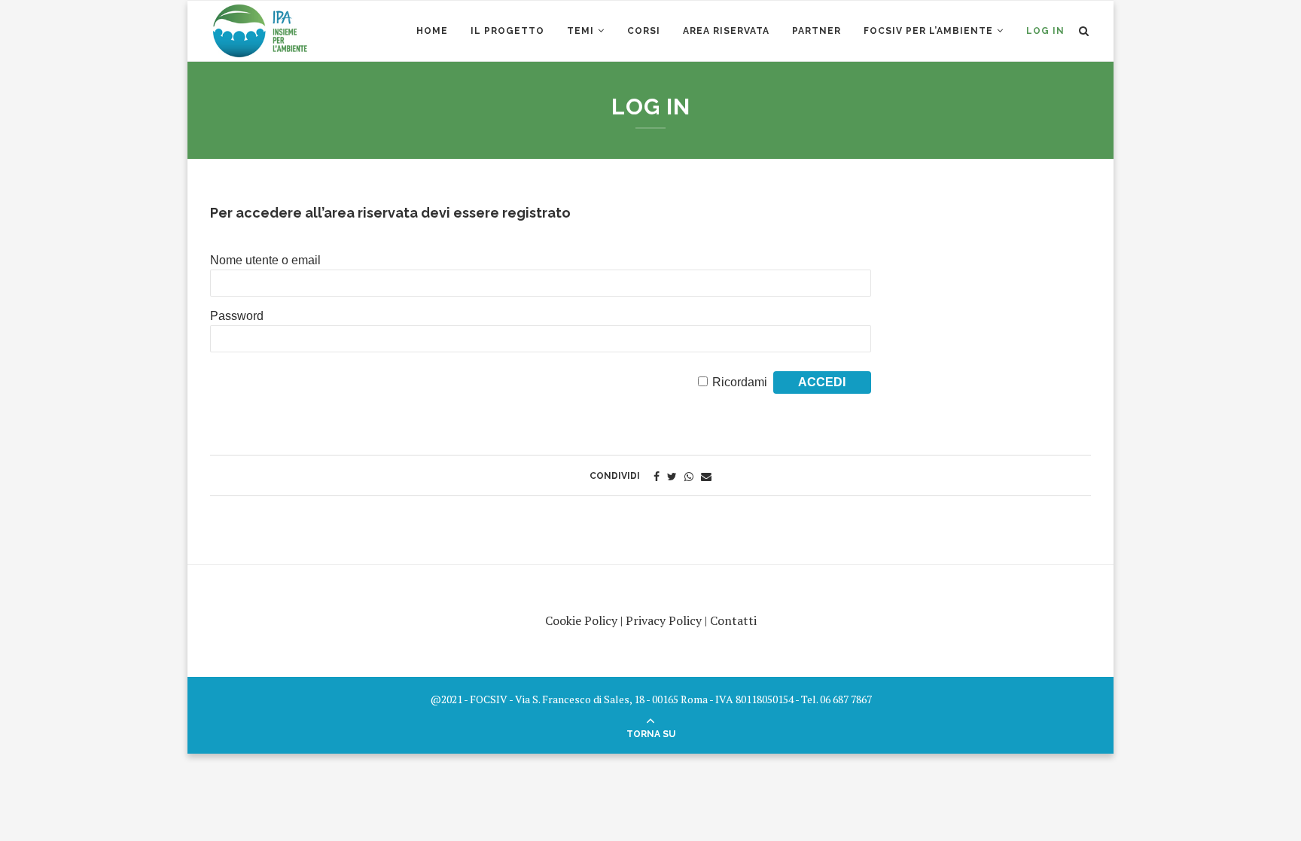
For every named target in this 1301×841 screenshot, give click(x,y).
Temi (580, 31)
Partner (816, 31)
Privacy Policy (664, 620)
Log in (1045, 31)
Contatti (733, 620)
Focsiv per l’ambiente (928, 31)
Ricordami (739, 382)
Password (237, 315)
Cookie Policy (581, 620)
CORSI (643, 31)
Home (432, 31)
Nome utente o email (265, 260)
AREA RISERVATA (726, 31)
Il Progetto (507, 31)
